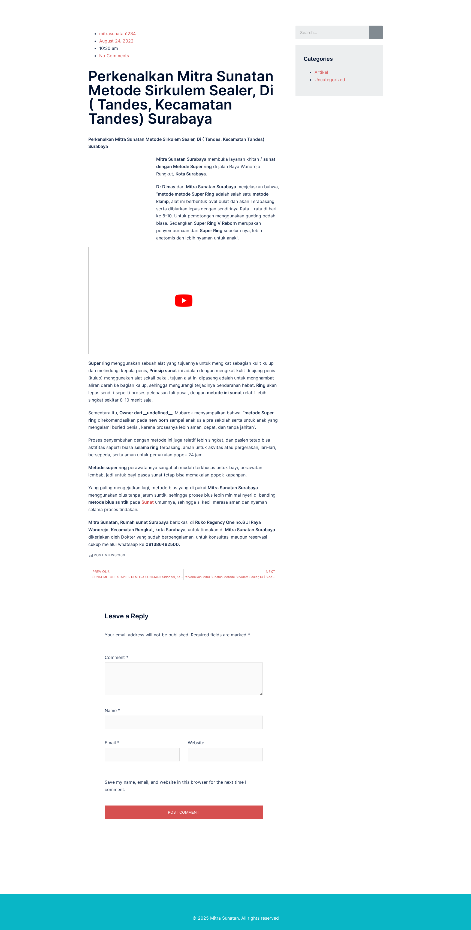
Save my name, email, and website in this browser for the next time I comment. (175, 785)
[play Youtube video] (183, 300)
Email (112, 742)
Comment (116, 657)
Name (112, 710)
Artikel (321, 72)
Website (196, 742)
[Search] (376, 32)
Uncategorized (330, 79)
